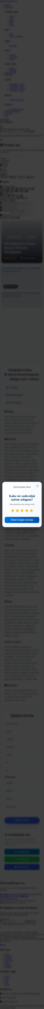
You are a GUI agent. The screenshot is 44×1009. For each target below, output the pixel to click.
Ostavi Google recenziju (22, 520)
